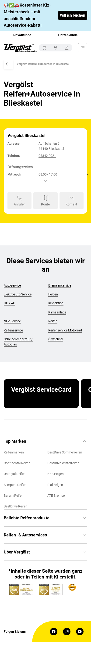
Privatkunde (22, 35)
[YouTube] (80, 631)
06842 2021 (47, 156)
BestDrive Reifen (15, 506)
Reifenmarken (14, 452)
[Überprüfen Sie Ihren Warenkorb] (44, 47)
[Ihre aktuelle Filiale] (55, 47)
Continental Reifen (17, 463)
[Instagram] (66, 631)
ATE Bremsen (56, 495)
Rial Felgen (55, 485)
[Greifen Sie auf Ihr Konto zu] (66, 47)
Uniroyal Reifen (14, 474)
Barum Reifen (13, 495)
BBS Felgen (55, 474)
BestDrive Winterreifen (63, 463)
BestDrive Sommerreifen (64, 452)
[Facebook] (53, 631)
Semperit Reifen (15, 485)
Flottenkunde (68, 35)
